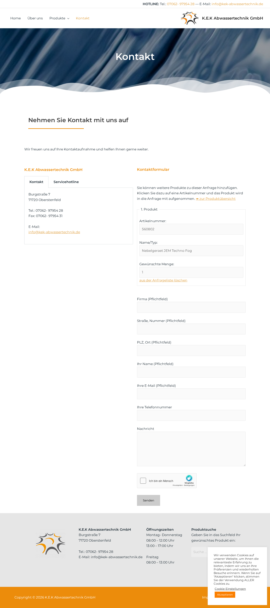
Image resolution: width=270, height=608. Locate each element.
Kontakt (83, 18)
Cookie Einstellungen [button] (230, 589)
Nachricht (145, 429)
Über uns (35, 18)
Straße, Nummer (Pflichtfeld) (161, 321)
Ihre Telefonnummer (154, 407)
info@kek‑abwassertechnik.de (237, 4)
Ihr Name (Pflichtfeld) (155, 364)
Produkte (57, 18)
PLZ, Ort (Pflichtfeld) (154, 342)
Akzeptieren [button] (225, 594)
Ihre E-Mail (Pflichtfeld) (156, 386)
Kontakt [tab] (36, 182)
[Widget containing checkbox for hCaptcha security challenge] (167, 480)
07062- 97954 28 (180, 4)
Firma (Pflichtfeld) (152, 299)
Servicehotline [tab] (66, 182)
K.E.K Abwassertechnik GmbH (232, 18)
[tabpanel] (78, 216)
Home (15, 18)
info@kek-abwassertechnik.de (54, 232)
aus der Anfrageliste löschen (163, 280)
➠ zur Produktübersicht (216, 199)
